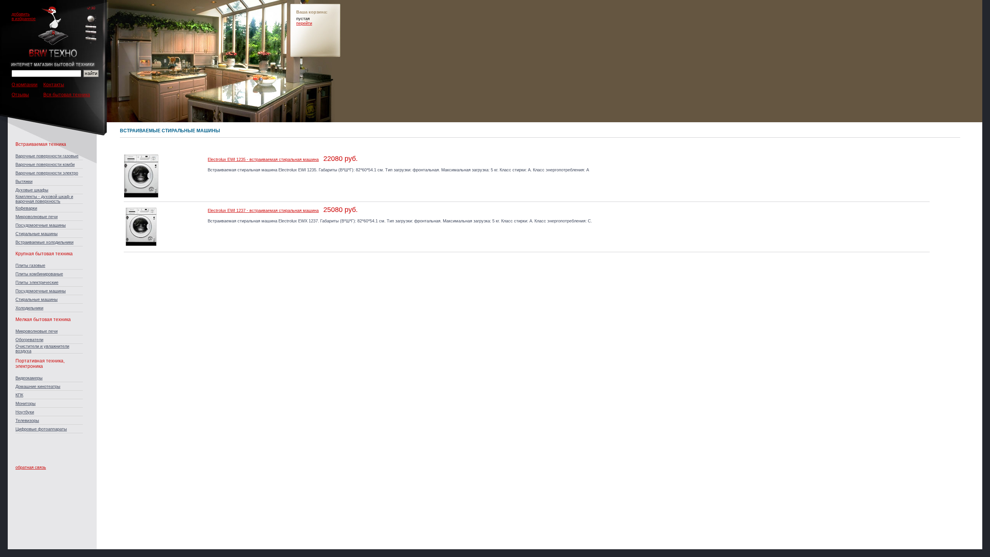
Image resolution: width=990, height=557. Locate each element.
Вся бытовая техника (66, 94)
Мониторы (25, 403)
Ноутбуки (24, 412)
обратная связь (30, 467)
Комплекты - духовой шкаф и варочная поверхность (44, 198)
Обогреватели (29, 339)
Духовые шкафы (31, 190)
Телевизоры (27, 420)
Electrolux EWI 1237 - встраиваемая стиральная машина (263, 210)
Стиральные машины (36, 233)
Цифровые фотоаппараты (41, 429)
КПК (19, 395)
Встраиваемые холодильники (44, 242)
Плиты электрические (36, 282)
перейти (304, 23)
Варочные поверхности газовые (47, 156)
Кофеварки (26, 208)
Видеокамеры (29, 378)
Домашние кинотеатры (37, 386)
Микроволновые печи (36, 216)
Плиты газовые (30, 265)
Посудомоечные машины (40, 225)
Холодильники (29, 308)
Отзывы (20, 94)
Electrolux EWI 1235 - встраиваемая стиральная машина (263, 159)
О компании (25, 84)
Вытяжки (23, 181)
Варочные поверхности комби (45, 164)
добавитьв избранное (24, 16)
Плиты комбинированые (39, 274)
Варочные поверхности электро (46, 173)
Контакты (53, 84)
